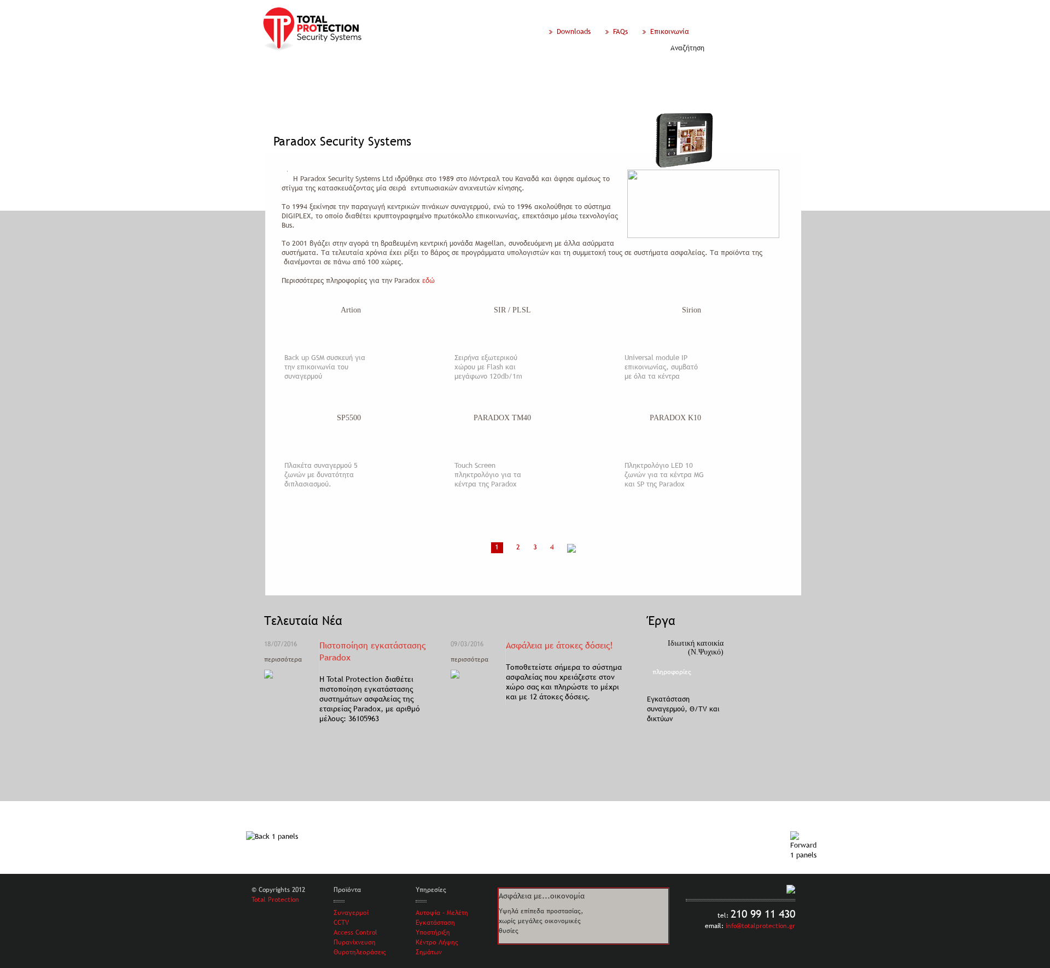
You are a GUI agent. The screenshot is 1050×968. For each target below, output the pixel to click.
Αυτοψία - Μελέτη (442, 913)
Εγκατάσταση (435, 923)
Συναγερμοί (351, 913)
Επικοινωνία (668, 31)
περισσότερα (283, 659)
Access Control (355, 932)
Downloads (576, 31)
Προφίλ (299, 71)
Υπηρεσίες (393, 71)
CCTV (341, 923)
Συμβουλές (615, 71)
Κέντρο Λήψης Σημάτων (437, 947)
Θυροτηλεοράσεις (360, 952)
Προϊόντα (344, 71)
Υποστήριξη (433, 932)
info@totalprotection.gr (760, 926)
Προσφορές (560, 71)
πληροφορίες (309, 330)
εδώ (428, 280)
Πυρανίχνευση (355, 942)
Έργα (437, 71)
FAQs (622, 31)
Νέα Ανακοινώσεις (493, 71)
